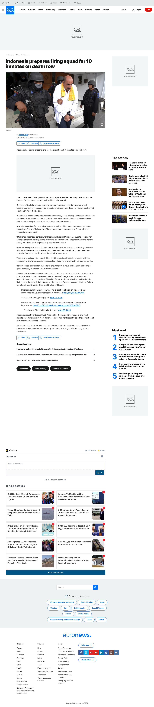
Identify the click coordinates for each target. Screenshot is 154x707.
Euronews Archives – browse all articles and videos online (25, 690)
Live (148, 10)
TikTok (101, 619)
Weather (40, 655)
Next (80, 9)
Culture (88, 9)
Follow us (41, 661)
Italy (65, 608)
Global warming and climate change (65, 619)
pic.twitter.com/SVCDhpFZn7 (67, 305)
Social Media (83, 614)
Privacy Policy (63, 661)
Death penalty (40, 368)
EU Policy (50, 9)
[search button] (75, 3)
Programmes (22, 681)
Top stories (120, 158)
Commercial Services (66, 651)
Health (106, 9)
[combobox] (87, 3)
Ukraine (53, 608)
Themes (20, 644)
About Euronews (64, 648)
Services (40, 644)
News (12, 55)
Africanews (41, 675)
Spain (102, 602)
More (60, 644)
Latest (22, 9)
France (68, 614)
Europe (31, 9)
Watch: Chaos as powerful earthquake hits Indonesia (37, 360)
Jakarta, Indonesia (60, 368)
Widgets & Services (45, 671)
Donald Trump (98, 608)
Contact (61, 668)
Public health (79, 608)
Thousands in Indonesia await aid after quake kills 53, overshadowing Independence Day (51, 355)
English (6, 3)
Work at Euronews (65, 671)
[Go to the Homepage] (10, 10)
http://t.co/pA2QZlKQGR (73, 293)
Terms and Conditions (66, 655)
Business (62, 9)
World (40, 9)
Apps (39, 665)
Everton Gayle (23, 135)
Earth (97, 9)
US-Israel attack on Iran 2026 (62, 602)
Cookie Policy (63, 658)
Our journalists (22, 685)
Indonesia (26, 55)
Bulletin (40, 651)
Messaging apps (43, 668)
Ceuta (89, 619)
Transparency (63, 665)
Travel (72, 9)
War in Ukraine (87, 602)
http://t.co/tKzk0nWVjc (43, 305)
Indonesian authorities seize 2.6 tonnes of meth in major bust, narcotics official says (49, 349)
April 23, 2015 (64, 310)
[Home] (6, 55)
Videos (19, 678)
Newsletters (86, 660)
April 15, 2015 (56, 297)
